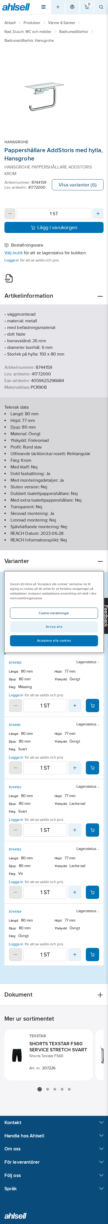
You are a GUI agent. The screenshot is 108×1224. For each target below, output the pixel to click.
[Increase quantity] (98, 213)
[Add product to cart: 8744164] (92, 954)
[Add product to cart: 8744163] (92, 892)
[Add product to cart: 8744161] (92, 767)
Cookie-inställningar (54, 613)
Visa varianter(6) (78, 185)
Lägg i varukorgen (57, 227)
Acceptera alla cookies (54, 640)
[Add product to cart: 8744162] (92, 830)
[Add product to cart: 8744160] (92, 705)
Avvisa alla (54, 626)
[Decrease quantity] (10, 213)
